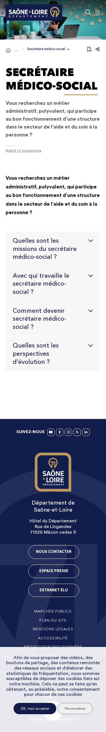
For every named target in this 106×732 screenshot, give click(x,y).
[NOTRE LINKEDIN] (86, 432)
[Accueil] (8, 50)
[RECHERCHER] (88, 12)
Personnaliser (75, 708)
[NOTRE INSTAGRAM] (68, 432)
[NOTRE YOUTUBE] (51, 432)
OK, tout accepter (35, 708)
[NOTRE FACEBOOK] (59, 432)
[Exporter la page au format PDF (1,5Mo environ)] (90, 49)
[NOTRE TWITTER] (77, 432)
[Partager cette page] (97, 49)
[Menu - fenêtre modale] (97, 12)
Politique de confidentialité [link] (53, 720)
